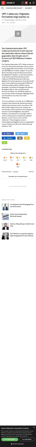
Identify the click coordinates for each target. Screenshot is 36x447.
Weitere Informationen (22, 436)
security (28, 8)
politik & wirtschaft (14, 8)
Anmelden (30, 3)
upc (8, 22)
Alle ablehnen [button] (26, 439)
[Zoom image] (18, 34)
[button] (18, 444)
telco (4, 22)
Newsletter (22, 2)
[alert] (18, 436)
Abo (26, 2)
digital (12, 22)
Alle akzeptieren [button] (10, 439)
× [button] (34, 427)
